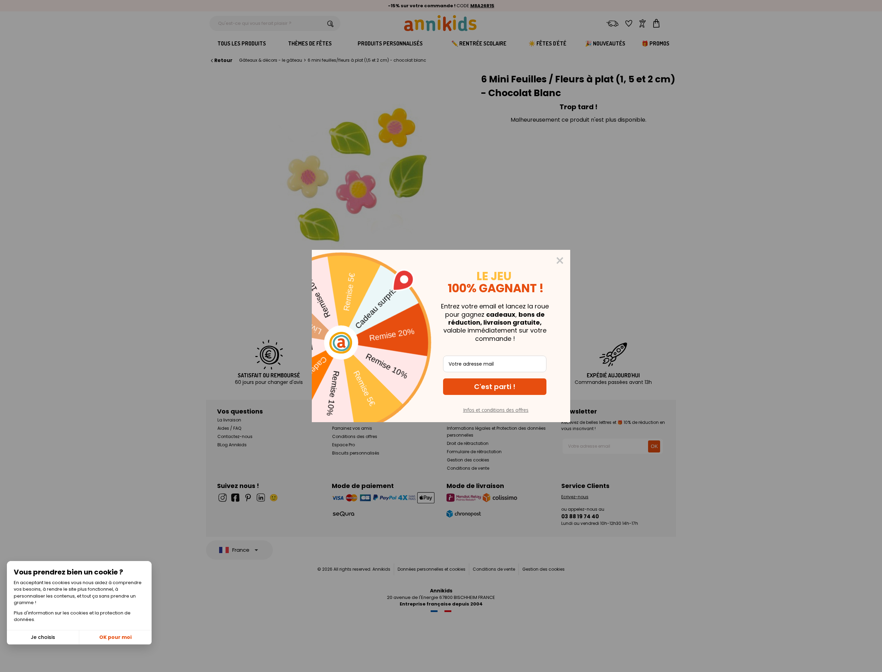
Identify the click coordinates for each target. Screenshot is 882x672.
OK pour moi (115, 637)
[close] (559, 260)
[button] (494, 386)
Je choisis (43, 637)
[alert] (441, 336)
